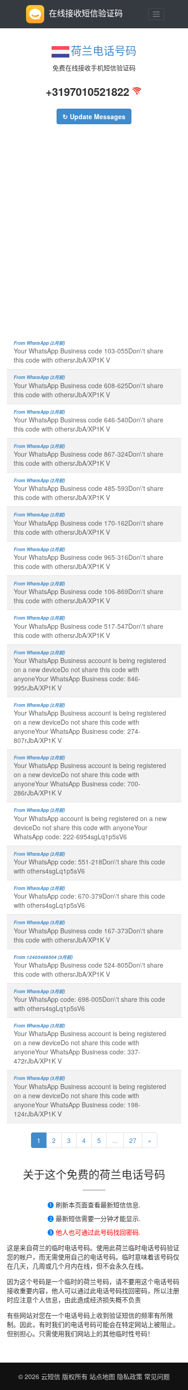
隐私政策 (128, 1376)
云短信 (51, 1376)
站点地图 (102, 1376)
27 (132, 1140)
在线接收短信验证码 (86, 13)
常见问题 (157, 1376)
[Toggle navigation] (156, 14)
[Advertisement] (94, 236)
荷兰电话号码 (103, 50)
